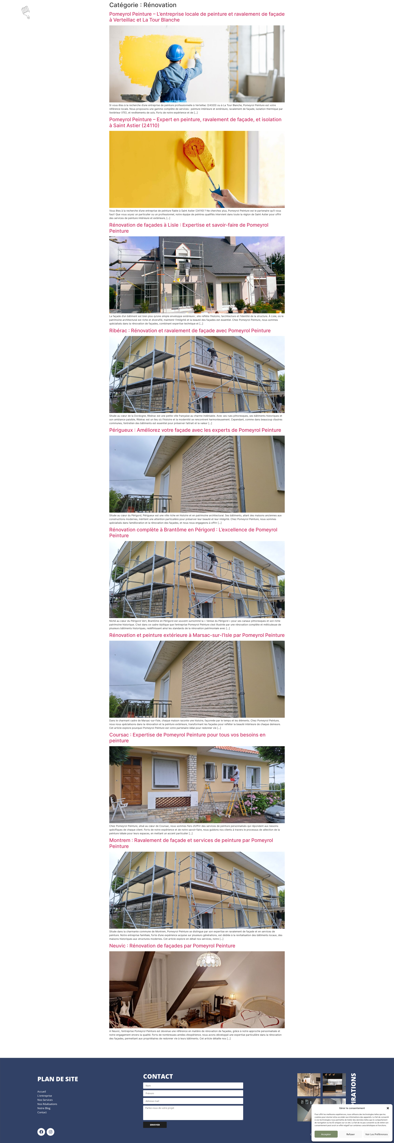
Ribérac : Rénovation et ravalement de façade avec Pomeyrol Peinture (190, 331)
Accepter (326, 1134)
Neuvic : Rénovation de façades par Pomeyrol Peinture (172, 946)
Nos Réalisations (341, 12)
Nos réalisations (47, 1104)
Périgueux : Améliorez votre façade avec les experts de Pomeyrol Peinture (195, 430)
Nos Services (301, 12)
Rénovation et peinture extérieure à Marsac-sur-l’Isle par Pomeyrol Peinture (197, 635)
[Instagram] (50, 1132)
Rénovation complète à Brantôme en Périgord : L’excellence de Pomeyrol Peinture (193, 532)
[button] (387, 1108)
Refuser (350, 1134)
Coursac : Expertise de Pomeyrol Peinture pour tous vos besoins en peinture (187, 738)
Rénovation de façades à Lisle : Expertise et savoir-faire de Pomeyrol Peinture (188, 228)
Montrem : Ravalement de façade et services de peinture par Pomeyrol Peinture (191, 843)
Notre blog (43, 1108)
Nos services (45, 1100)
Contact (365, 12)
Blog (319, 12)
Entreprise (279, 12)
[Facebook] (41, 1132)
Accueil (260, 12)
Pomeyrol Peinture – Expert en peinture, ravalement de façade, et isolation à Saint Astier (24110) (195, 122)
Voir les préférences (376, 1134)
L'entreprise (44, 1095)
